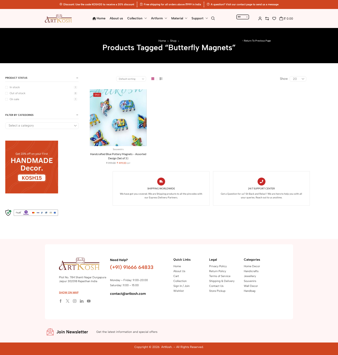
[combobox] (42, 125)
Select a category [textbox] (21, 125)
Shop (173, 40)
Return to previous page (257, 40)
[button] (213, 18)
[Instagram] (74, 301)
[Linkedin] (81, 301)
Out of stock (43, 93)
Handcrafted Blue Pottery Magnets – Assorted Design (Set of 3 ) (118, 156)
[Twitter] (67, 301)
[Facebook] (60, 301)
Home (162, 40)
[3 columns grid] (153, 79)
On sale (43, 99)
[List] (161, 79)
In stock (43, 87)
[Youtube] (88, 301)
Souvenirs (118, 149)
